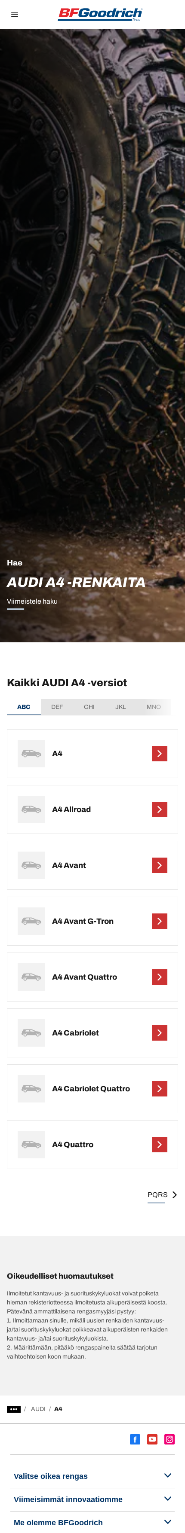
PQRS (158, 1194)
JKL (120, 707)
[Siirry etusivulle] (100, 14)
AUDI (38, 1409)
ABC (24, 707)
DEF (57, 707)
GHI (89, 707)
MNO (154, 707)
